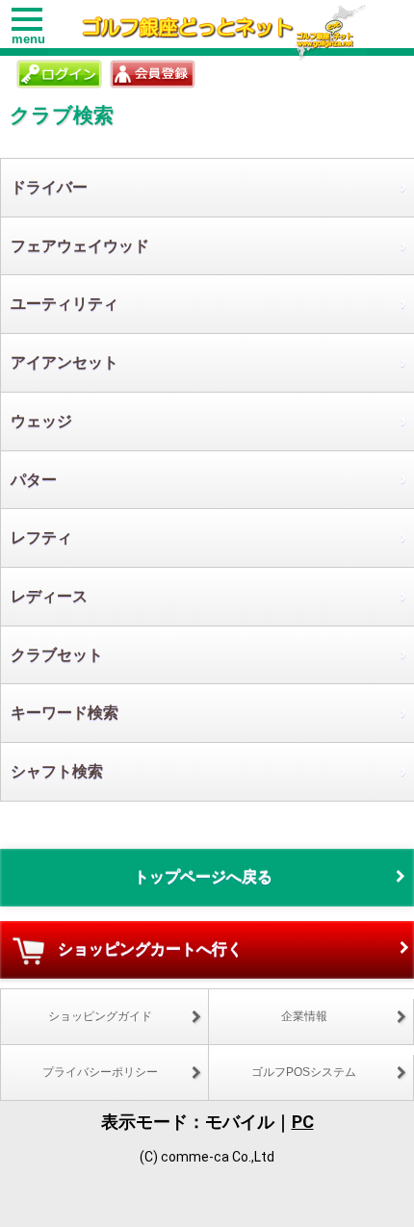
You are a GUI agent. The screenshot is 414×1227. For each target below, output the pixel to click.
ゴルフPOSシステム (303, 1072)
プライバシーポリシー (100, 1072)
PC (303, 1122)
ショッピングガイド (100, 1016)
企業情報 (304, 1016)
